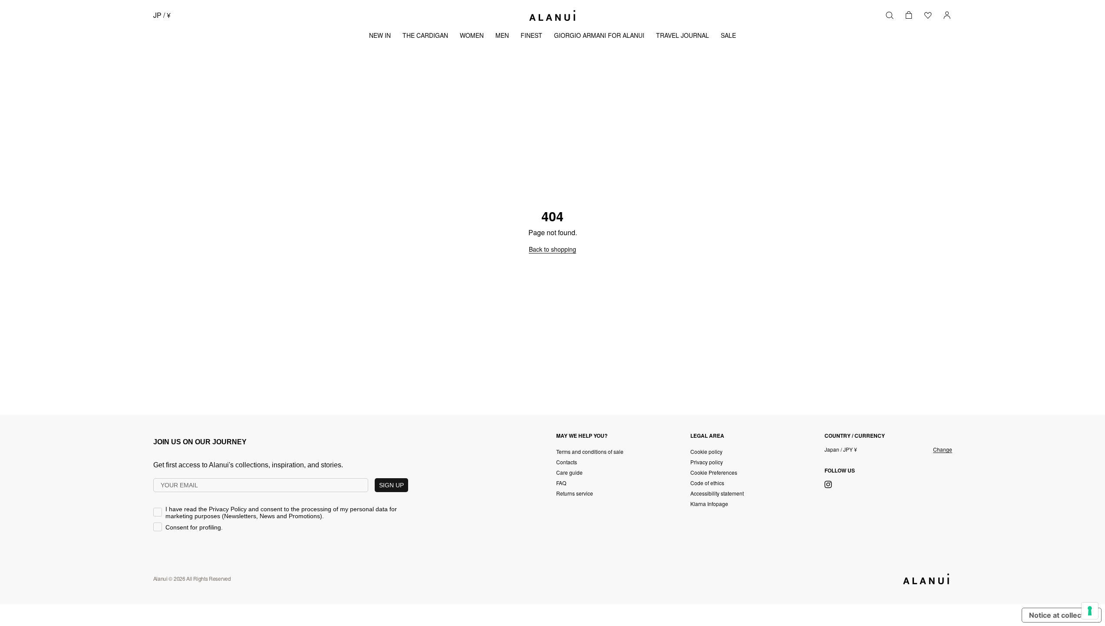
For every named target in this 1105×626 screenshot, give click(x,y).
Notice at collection (1061, 615)
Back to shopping (552, 249)
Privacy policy (706, 462)
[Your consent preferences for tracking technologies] (1090, 611)
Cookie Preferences (713, 472)
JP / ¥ (162, 15)
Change (942, 449)
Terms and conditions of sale (589, 451)
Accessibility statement (717, 493)
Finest (531, 35)
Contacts (566, 462)
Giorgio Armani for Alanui (599, 35)
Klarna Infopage (709, 503)
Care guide (569, 472)
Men (502, 35)
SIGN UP (391, 485)
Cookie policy (706, 451)
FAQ (561, 482)
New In (380, 35)
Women (472, 35)
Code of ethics (707, 482)
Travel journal (682, 35)
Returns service (574, 493)
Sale (728, 35)
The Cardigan (425, 35)
